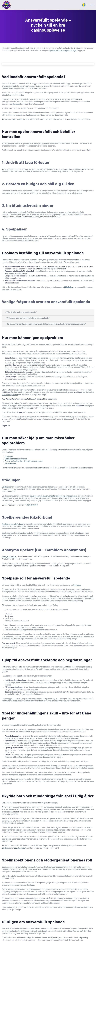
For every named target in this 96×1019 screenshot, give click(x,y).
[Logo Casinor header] (6, 5)
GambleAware (10, 463)
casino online (17, 119)
